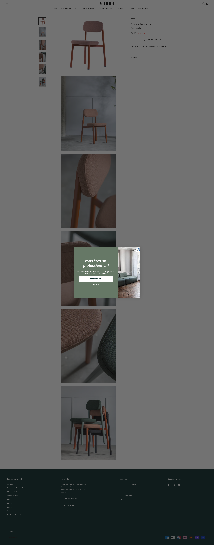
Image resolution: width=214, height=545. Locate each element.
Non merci (96, 284)
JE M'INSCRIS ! (96, 279)
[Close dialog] (138, 250)
